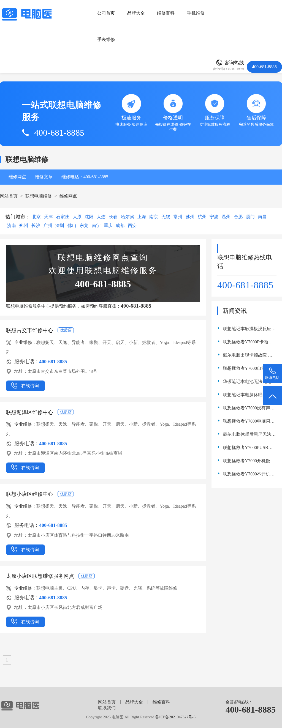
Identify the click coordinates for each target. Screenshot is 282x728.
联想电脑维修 (38, 196)
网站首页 (9, 196)
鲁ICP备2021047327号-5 (175, 717)
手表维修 (106, 39)
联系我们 (107, 707)
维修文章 (44, 176)
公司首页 (106, 13)
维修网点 (17, 176)
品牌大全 (136, 13)
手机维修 (196, 13)
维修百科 (166, 13)
